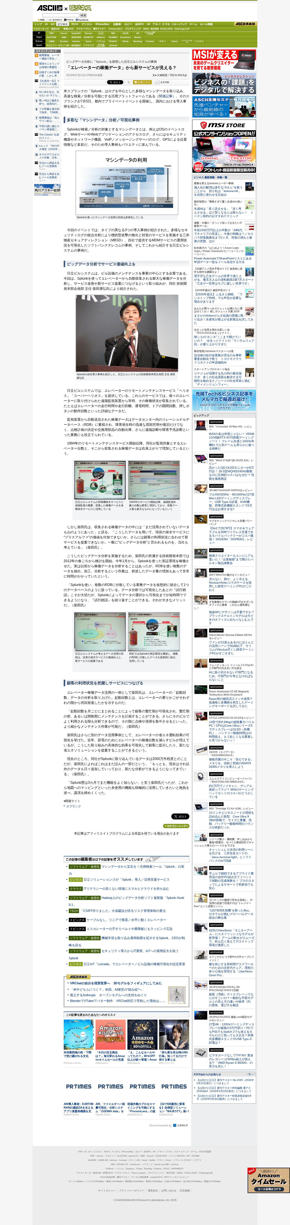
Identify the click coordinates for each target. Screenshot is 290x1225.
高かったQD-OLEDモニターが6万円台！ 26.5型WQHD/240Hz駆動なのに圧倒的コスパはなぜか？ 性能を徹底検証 (231, 473)
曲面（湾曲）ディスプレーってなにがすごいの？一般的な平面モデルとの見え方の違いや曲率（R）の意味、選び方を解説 (231, 1000)
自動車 (117, 24)
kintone (76, 41)
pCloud (113, 45)
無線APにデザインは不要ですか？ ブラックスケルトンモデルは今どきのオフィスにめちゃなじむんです (233, 617)
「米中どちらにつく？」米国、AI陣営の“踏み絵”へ (106, 989)
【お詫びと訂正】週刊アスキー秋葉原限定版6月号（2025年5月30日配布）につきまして (224, 1097)
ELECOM (51, 37)
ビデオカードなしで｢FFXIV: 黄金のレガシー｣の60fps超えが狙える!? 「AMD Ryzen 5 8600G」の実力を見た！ (231, 1061)
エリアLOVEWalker (95, 1181)
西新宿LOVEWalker (134, 1181)
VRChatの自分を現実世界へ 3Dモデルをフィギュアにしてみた (116, 983)
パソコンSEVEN (101, 33)
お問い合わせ (168, 1190)
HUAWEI (113, 37)
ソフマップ (88, 45)
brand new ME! (162, 1164)
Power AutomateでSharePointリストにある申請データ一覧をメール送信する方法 (223, 260)
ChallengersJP (182, 29)
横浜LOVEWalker (114, 1181)
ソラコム (101, 41)
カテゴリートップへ (176, 826)
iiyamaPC (76, 33)
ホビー (128, 24)
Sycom (88, 33)
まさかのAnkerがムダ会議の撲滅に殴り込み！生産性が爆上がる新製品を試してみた (223, 319)
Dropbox (113, 41)
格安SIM (55, 29)
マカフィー (51, 45)
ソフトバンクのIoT (187, 41)
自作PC (139, 24)
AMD (64, 37)
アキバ (156, 24)
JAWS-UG (103, 1160)
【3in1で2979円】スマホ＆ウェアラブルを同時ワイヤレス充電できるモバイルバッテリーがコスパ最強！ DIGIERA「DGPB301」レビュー (231, 535)
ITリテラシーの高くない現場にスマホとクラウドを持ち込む (126, 888)
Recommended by (161, 1125)
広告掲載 (185, 1190)
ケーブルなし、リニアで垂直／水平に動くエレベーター (126, 920)
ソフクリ (199, 41)
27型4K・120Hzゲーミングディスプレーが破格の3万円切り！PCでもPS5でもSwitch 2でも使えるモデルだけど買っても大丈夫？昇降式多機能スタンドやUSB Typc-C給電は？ (231, 1033)
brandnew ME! (101, 45)
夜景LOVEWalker (154, 1181)
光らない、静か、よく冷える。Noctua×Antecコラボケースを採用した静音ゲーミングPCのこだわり (230, 584)
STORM (195, 1156)
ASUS (125, 33)
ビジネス (78, 7)
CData (125, 41)
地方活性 (155, 29)
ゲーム (193, 24)
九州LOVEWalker (173, 1181)
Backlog (138, 41)
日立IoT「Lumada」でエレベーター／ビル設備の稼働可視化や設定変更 (134, 964)
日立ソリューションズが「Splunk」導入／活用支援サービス (127, 879)
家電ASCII (68, 29)
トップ (38, 24)
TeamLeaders (115, 29)
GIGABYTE (88, 37)
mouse (63, 33)
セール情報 (206, 24)
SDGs (146, 29)
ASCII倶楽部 (245, 24)
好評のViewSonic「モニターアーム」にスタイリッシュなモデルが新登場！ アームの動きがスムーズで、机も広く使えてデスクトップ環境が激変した (231, 938)
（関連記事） (165, 96)
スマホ (166, 24)
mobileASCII (156, 1177)
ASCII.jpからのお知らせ (207, 1074)
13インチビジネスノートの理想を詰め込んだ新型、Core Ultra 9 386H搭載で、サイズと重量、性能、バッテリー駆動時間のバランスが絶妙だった (231, 820)
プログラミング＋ (156, 1173)
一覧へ (249, 1074)
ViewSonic (125, 37)
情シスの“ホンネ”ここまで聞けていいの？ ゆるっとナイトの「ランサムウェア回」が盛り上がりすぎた (224, 340)
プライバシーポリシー (132, 1190)
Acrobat (64, 41)
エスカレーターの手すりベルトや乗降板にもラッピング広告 (130, 929)
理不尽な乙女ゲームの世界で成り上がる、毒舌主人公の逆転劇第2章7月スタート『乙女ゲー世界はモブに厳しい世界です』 (224, 279)
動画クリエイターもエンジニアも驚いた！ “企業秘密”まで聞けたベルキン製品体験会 (231, 559)
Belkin (137, 37)
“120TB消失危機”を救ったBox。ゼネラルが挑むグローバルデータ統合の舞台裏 (231, 914)
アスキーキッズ (41, 29)
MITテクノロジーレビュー (176, 1177)
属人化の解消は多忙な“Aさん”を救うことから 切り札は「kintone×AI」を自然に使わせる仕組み (218, 191)
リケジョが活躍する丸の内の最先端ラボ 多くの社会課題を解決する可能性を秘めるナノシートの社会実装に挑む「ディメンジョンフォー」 (222, 379)
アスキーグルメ (83, 29)
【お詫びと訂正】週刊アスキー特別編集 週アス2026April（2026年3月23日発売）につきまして (224, 1089)
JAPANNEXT (76, 45)
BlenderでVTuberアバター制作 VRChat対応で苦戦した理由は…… (117, 1001)
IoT (53, 24)
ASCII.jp (49, 8)
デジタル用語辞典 (139, 1177)
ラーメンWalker (76, 1181)
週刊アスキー (99, 29)
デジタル (87, 24)
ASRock (101, 37)
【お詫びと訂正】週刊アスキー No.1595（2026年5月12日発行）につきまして (225, 1082)
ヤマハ (162, 41)
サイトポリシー (107, 1190)
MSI (113, 33)
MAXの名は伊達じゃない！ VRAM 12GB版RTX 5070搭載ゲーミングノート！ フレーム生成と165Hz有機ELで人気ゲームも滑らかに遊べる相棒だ (231, 441)
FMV (51, 33)
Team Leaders (139, 1173)
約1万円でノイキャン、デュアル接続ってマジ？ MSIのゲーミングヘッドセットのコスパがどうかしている (231, 791)
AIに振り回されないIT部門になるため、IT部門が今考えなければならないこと (231, 675)
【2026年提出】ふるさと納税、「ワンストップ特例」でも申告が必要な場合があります (218, 298)
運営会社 (153, 1190)
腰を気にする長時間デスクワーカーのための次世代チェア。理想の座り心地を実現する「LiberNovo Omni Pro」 (231, 969)
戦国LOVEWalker (212, 1181)
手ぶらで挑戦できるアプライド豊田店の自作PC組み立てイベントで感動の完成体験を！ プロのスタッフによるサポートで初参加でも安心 (231, 881)
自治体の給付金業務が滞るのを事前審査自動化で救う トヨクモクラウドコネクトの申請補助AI (218, 359)
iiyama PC (133, 1156)
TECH (74, 24)
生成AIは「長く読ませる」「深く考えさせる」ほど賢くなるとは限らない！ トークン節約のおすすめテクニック (223, 212)
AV (148, 24)
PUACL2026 (166, 29)
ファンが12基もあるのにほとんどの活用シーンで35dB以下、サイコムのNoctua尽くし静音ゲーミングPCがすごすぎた (231, 648)
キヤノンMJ (64, 45)
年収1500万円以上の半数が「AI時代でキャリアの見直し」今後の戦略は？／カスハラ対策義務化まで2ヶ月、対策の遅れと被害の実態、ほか (223, 235)
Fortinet (150, 41)
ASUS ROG (76, 37)
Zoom (174, 41)
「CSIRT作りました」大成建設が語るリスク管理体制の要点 (123, 910)
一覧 (127, 82)
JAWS (52, 41)
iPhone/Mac (103, 24)
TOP (80, 1151)
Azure (89, 41)
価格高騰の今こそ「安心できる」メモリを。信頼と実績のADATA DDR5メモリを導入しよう (231, 763)
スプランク (73, 806)
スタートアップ (179, 24)
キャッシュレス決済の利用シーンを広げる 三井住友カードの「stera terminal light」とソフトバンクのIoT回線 (231, 855)
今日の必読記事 (107, 1177)
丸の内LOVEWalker (192, 1181)
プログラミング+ (133, 29)
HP (137, 33)
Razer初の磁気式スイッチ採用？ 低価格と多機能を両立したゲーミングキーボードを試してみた (232, 702)
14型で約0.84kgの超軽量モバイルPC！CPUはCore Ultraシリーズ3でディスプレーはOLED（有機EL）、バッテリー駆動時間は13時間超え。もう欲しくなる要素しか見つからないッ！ (231, 731)
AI (46, 24)
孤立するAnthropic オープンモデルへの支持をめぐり (108, 995)
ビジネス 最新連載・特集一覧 (210, 177)
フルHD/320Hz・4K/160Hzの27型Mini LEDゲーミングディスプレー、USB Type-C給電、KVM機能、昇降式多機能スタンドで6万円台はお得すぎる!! (231, 502)
